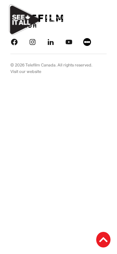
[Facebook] (14, 41)
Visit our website (25, 71)
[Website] (87, 41)
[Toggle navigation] (104, 20)
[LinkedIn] (51, 41)
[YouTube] (69, 41)
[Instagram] (32, 41)
